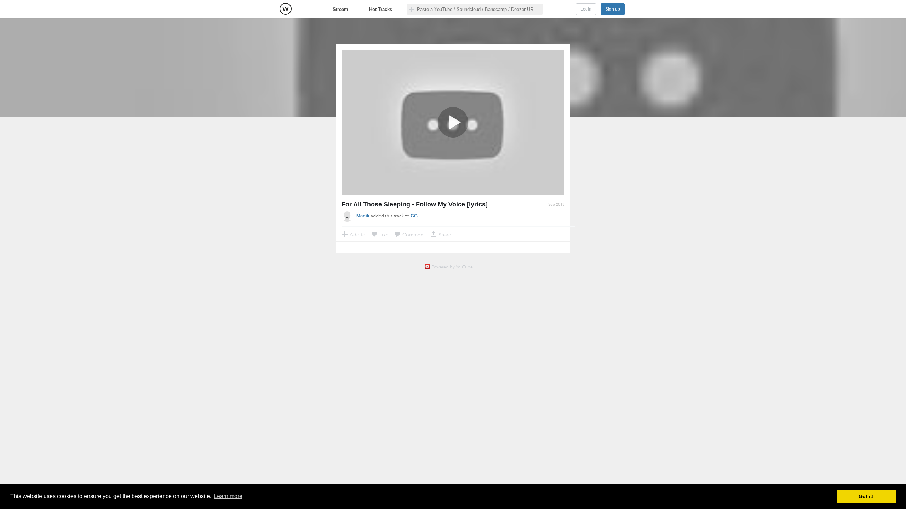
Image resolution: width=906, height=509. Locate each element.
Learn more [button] (228, 496)
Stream (340, 9)
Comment (413, 235)
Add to (358, 235)
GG (414, 215)
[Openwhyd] (286, 9)
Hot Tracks (380, 9)
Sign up (612, 9)
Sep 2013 (556, 204)
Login (585, 9)
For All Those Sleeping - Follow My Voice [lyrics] (415, 204)
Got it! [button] (866, 496)
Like (384, 235)
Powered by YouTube (452, 267)
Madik (362, 215)
